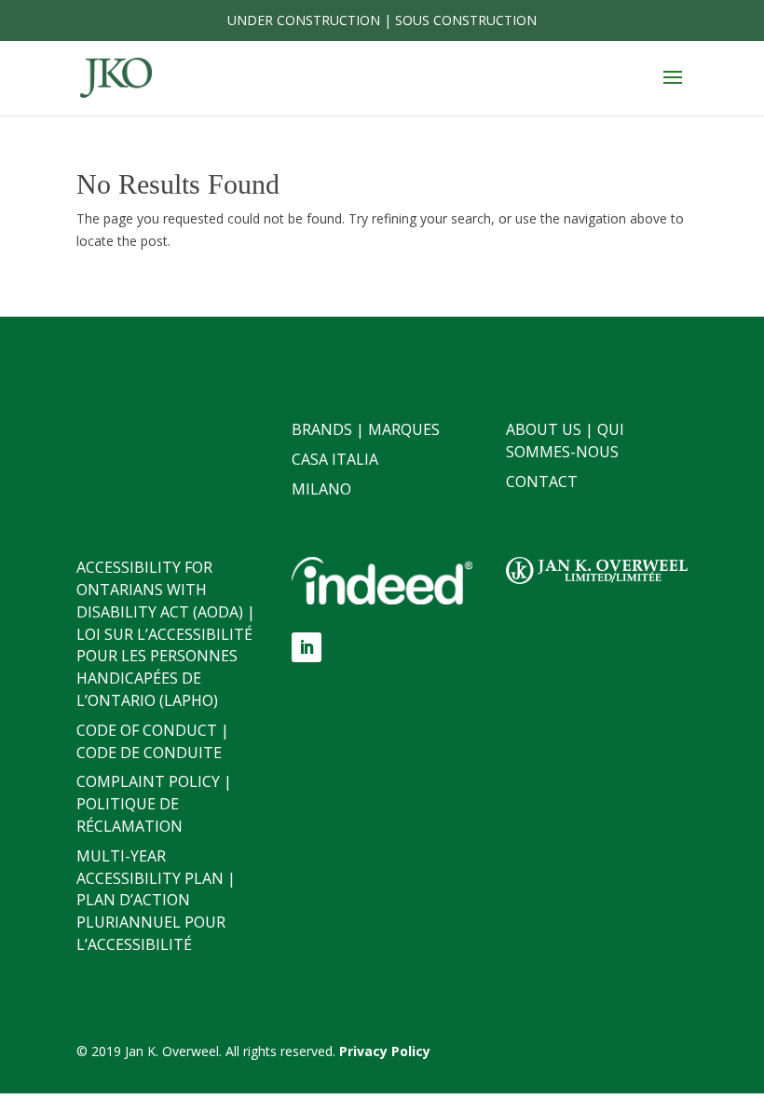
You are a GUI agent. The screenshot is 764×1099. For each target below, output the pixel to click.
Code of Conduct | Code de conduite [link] (152, 741)
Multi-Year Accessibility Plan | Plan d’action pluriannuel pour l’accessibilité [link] (156, 900)
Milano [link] (321, 489)
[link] (116, 77)
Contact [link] (542, 481)
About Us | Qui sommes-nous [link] (565, 440)
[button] (673, 89)
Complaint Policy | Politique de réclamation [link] (154, 803)
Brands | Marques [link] (366, 429)
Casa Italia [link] (335, 459)
